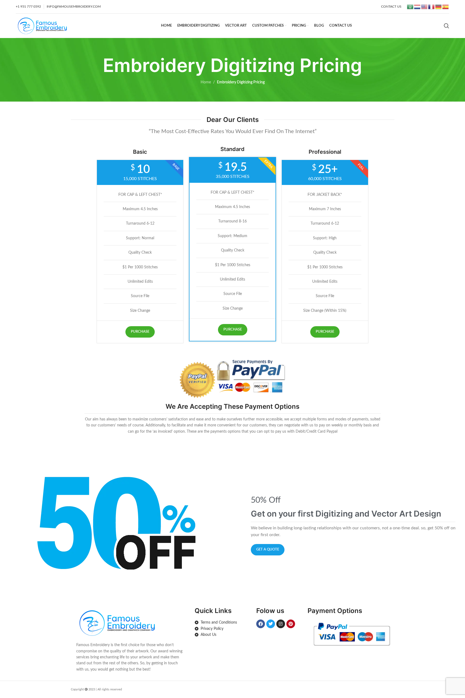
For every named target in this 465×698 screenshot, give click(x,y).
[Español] (445, 6)
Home (206, 82)
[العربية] (410, 6)
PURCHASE (140, 332)
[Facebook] (260, 624)
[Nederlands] (417, 6)
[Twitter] (270, 624)
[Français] (431, 6)
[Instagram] (280, 624)
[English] (424, 6)
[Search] (446, 25)
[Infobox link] (130, 640)
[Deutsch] (438, 6)
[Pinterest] (290, 624)
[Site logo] (42, 25)
